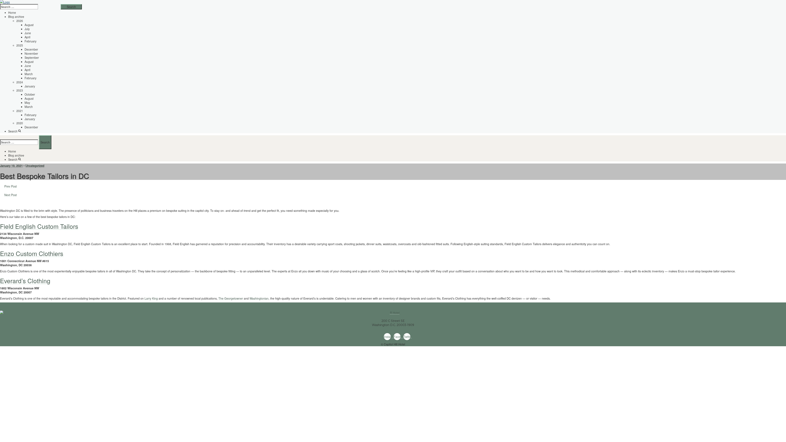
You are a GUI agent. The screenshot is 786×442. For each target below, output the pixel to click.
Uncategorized (34, 165)
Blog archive (16, 17)
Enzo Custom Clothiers (31, 253)
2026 (19, 21)
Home (12, 12)
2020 (19, 123)
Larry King (151, 298)
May (27, 102)
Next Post (10, 195)
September (32, 57)
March (29, 74)
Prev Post (10, 186)
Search (12, 131)
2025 (19, 45)
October (30, 94)
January (30, 86)
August (29, 25)
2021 (19, 111)
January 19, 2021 (11, 165)
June (28, 33)
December (31, 49)
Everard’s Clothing (25, 280)
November (31, 53)
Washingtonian (259, 298)
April (27, 37)
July (27, 29)
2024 (19, 82)
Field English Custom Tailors (39, 226)
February (30, 41)
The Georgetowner (230, 298)
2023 (19, 90)
